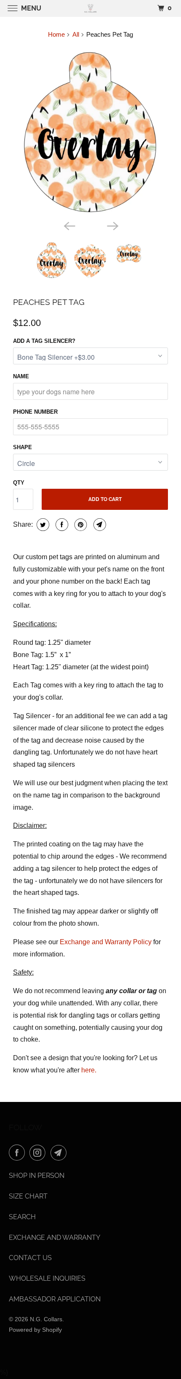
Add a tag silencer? (44, 341)
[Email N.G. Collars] (60, 1153)
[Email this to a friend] (98, 524)
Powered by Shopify (35, 1329)
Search (22, 1217)
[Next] (112, 225)
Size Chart (28, 1196)
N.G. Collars (46, 1319)
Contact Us (30, 1258)
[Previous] (68, 225)
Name (21, 376)
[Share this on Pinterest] (79, 524)
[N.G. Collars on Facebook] (18, 1153)
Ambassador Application (55, 1299)
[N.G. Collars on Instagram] (39, 1153)
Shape (22, 447)
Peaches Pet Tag (49, 302)
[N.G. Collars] (90, 8)
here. (88, 1070)
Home (56, 34)
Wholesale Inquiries (47, 1278)
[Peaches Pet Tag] (90, 131)
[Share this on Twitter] (42, 524)
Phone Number (35, 412)
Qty (18, 482)
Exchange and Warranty (54, 1238)
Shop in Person (36, 1176)
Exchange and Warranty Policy (106, 941)
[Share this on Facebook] (60, 524)
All (75, 34)
